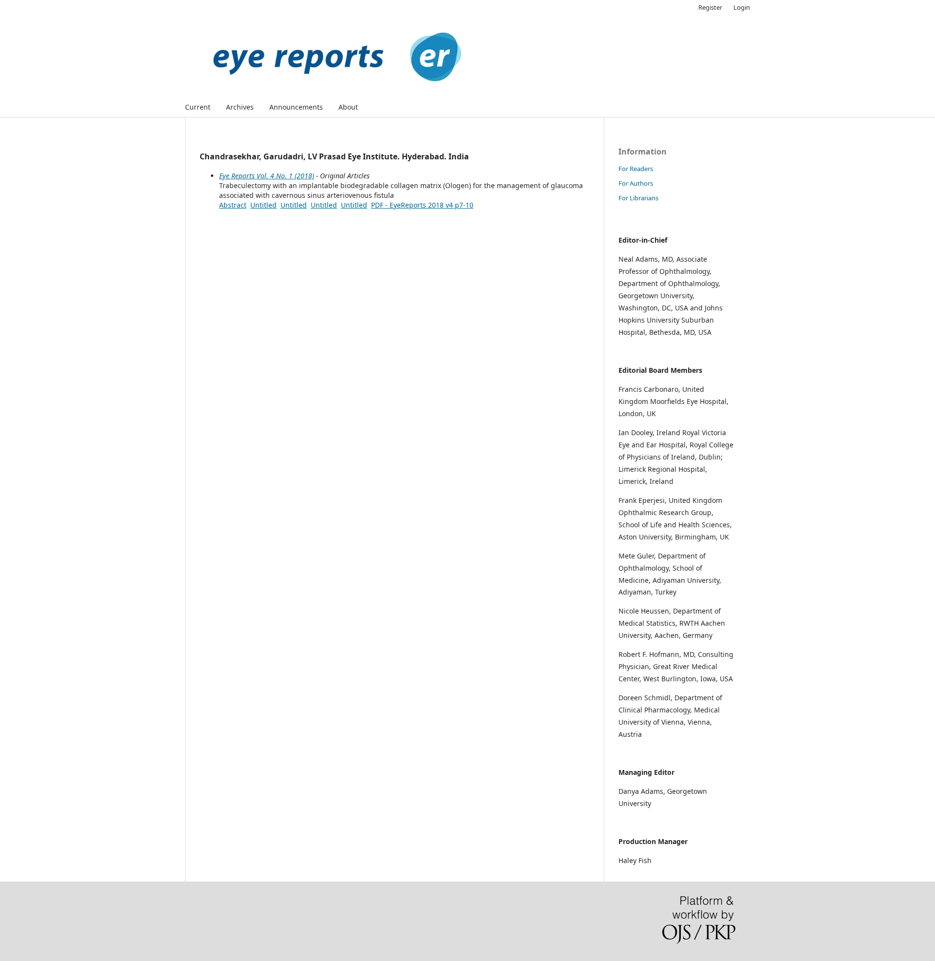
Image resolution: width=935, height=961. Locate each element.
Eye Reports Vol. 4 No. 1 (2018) (266, 175)
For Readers (635, 168)
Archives (240, 107)
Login (741, 7)
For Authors (635, 183)
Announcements (296, 107)
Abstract (232, 205)
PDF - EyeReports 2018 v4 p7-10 (422, 205)
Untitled (263, 205)
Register (710, 7)
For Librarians (638, 197)
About (348, 107)
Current (197, 107)
